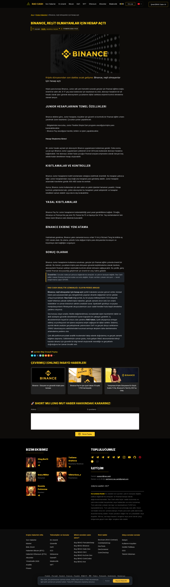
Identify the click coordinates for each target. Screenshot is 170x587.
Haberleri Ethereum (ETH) (36, 554)
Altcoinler (102, 4)
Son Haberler (50, 4)
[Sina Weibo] (51, 355)
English (47, 576)
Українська (121, 576)
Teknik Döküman (128, 554)
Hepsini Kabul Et (121, 581)
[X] (37, 355)
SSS (124, 551)
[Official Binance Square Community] (92, 462)
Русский (55, 576)
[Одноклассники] (48, 355)
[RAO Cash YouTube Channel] (129, 457)
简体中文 (84, 576)
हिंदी (90, 576)
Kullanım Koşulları (129, 544)
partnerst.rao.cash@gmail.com (117, 479)
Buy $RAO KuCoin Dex (83, 555)
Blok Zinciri (30, 547)
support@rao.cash (104, 476)
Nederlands (112, 576)
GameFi (53, 558)
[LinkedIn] (35, 355)
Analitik (29, 565)
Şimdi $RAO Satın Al (158, 4)
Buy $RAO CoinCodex (83, 559)
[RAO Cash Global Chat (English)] (97, 457)
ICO (51, 551)
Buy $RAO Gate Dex (82, 549)
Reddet (107, 581)
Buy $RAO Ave (80, 562)
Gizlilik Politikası (128, 547)
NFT (84, 4)
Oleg (43, 29)
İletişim (125, 540)
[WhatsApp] (43, 355)
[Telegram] (40, 355)
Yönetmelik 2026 (32, 561)
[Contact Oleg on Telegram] (39, 466)
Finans (28, 568)
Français (69, 576)
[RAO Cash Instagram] (124, 457)
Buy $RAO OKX (80, 552)
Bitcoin (71, 4)
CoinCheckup (103, 553)
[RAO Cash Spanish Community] (108, 457)
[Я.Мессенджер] (32, 355)
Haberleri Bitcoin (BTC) (35, 551)
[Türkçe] (139, 4)
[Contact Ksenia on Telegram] (39, 496)
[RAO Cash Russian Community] (113, 457)
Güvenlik (53, 544)
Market (28, 544)
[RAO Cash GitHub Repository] (134, 457)
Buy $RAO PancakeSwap (84, 543)
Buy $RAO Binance (81, 546)
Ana (32, 15)
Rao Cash (37, 4)
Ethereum (92, 4)
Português (102, 576)
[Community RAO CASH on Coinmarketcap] (97, 462)
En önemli (62, 4)
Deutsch (62, 576)
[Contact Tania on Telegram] (69, 467)
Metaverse (54, 554)
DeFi (78, 4)
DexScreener (103, 549)
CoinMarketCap (104, 543)
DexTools (101, 546)
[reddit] (46, 355)
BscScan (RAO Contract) (108, 540)
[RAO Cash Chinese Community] (103, 457)
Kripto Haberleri (41, 15)
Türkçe (95, 576)
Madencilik (113, 4)
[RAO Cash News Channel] (92, 457)
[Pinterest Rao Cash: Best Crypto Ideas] (140, 457)
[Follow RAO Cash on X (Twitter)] (118, 457)
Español (77, 576)
